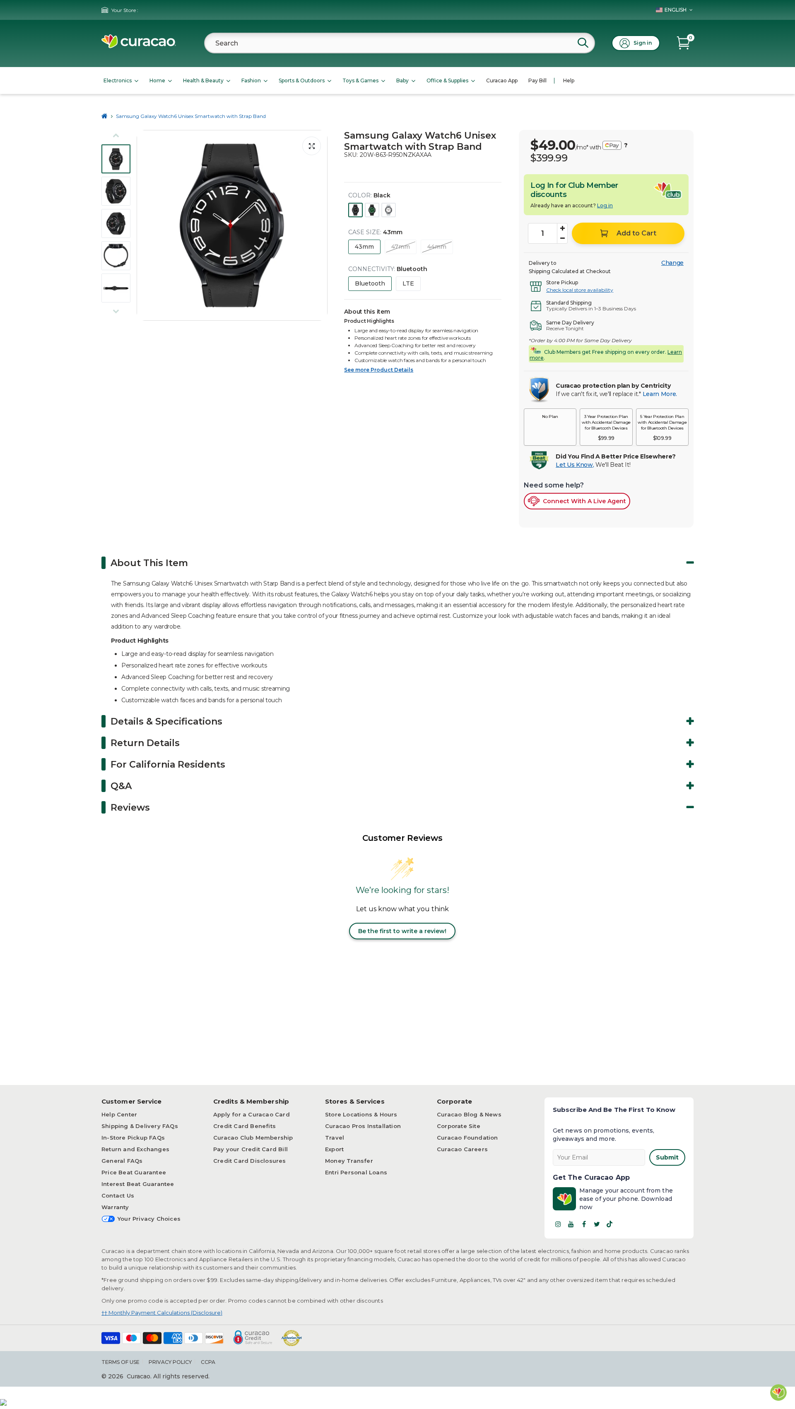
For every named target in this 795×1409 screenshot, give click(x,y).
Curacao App (502, 80)
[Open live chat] (778, 1392)
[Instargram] (558, 1224)
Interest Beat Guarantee (137, 1184)
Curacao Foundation (467, 1137)
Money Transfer (349, 1160)
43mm (364, 246)
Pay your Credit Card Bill (250, 1149)
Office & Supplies (447, 80)
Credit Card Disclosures (249, 1160)
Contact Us (117, 1195)
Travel (334, 1137)
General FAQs (121, 1160)
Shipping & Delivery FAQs (139, 1126)
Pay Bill (537, 80)
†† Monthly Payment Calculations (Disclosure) (161, 1312)
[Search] (583, 42)
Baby (402, 80)
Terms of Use (120, 1362)
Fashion (251, 80)
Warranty (115, 1207)
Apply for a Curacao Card (251, 1114)
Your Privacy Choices (149, 1218)
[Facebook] (583, 1224)
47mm (400, 246)
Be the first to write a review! (402, 931)
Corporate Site (458, 1126)
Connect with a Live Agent (584, 501)
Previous (145, 225)
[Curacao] (138, 46)
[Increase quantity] (562, 228)
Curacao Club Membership (253, 1137)
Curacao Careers (462, 1149)
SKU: (351, 154)
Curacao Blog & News (469, 1114)
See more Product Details (378, 370)
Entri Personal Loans (356, 1172)
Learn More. (660, 394)
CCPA (208, 1362)
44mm (436, 246)
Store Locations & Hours (361, 1114)
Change (672, 262)
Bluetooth (370, 283)
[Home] (104, 116)
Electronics (118, 80)
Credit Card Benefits (244, 1126)
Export (334, 1149)
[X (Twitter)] (596, 1224)
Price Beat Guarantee (133, 1172)
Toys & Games (360, 80)
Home (157, 80)
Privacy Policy (170, 1362)
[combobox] (399, 43)
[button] (550, 427)
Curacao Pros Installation (363, 1126)
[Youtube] (571, 1224)
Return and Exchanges (135, 1149)
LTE (408, 283)
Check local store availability (579, 290)
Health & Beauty (203, 80)
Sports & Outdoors (302, 80)
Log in (605, 205)
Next (319, 225)
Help (568, 80)
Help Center (119, 1114)
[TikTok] (609, 1224)
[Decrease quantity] (562, 238)
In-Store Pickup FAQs (133, 1137)
